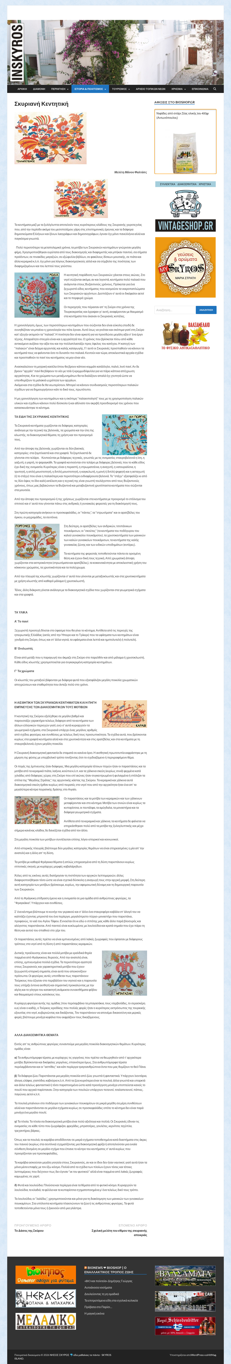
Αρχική (22, 89)
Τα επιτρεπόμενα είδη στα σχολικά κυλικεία (111, 1300)
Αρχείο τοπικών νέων (150, 89)
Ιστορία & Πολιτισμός (89, 89)
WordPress (197, 1354)
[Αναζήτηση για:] (185, 310)
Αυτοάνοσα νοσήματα (98, 1287)
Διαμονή (39, 89)
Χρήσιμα (177, 89)
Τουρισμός (119, 89)
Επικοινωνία (200, 89)
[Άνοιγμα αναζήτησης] (214, 89)
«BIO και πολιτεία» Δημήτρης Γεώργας (108, 1281)
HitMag (212, 1354)
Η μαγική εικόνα (94, 1313)
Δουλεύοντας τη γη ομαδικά (101, 1294)
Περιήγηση (58, 89)
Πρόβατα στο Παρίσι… (98, 1307)
